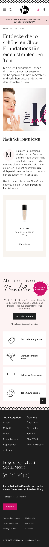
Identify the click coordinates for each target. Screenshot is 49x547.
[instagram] (5, 475)
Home (5, 29)
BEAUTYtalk (32, 439)
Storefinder (32, 428)
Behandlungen (10, 439)
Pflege (6, 433)
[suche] (10, 9)
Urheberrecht (30, 518)
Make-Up (7, 428)
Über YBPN (32, 422)
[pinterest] (26, 475)
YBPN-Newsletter (35, 444)
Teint (21, 29)
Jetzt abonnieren (24, 316)
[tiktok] (19, 475)
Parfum (6, 422)
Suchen (10, 506)
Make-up (13, 29)
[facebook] (12, 475)
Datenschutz (29, 523)
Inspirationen (9, 444)
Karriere (31, 433)
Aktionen (7, 450)
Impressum (29, 529)
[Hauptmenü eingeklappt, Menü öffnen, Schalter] (4, 9)
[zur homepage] (24, 10)
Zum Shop (24, 244)
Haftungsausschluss (10, 523)
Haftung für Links (9, 529)
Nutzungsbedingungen (11, 518)
